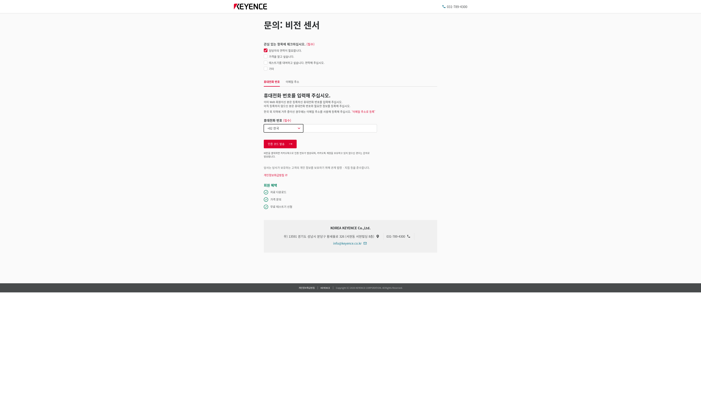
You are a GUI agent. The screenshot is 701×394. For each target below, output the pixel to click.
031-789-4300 (457, 6)
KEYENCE (325, 287)
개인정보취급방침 (307, 287)
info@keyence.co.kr (347, 243)
